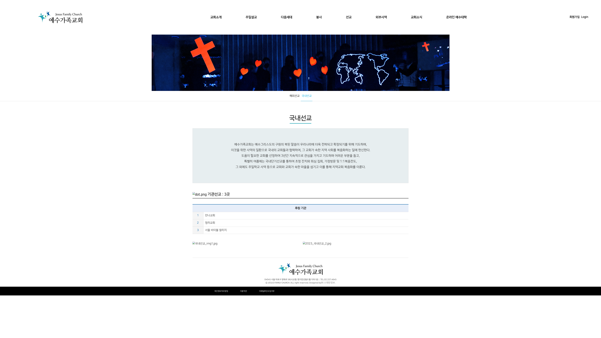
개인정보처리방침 (221, 291)
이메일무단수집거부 (267, 291)
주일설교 (251, 17)
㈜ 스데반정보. (328, 282)
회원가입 (575, 17)
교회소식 (416, 17)
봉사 (319, 17)
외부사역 (381, 17)
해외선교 (295, 95)
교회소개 (216, 17)
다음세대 (286, 17)
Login (584, 17)
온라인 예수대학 (456, 17)
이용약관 (243, 291)
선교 (349, 17)
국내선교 (307, 95)
